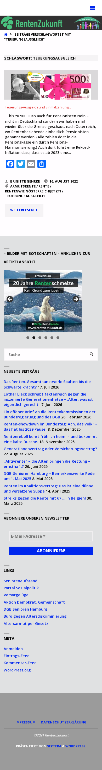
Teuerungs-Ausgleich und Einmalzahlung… (38, 107)
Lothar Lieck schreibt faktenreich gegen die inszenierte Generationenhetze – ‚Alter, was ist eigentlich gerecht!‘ (48, 399)
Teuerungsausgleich (25, 195)
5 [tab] (51, 337)
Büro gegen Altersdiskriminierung (35, 616)
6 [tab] (57, 337)
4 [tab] (45, 337)
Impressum (25, 722)
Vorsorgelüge (16, 594)
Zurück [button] (10, 299)
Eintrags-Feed (17, 655)
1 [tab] (27, 337)
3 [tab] (39, 337)
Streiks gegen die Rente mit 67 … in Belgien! (45, 498)
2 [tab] (33, 337)
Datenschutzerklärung (64, 722)
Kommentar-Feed (20, 662)
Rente (43, 186)
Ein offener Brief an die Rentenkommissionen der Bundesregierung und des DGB (49, 414)
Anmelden (13, 648)
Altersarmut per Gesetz (26, 623)
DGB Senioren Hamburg (25, 609)
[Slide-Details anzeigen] (43, 301)
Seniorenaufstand (20, 580)
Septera (53, 746)
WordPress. (75, 746)
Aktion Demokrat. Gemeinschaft (34, 602)
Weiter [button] (76, 299)
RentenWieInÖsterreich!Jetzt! (33, 191)
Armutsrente (23, 186)
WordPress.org (17, 670)
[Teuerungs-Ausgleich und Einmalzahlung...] (51, 85)
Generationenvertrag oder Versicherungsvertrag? (50, 448)
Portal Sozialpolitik (21, 587)
